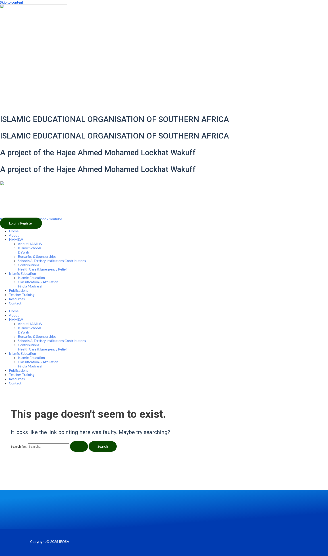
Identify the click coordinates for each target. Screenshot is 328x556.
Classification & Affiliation (38, 282)
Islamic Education (31, 277)
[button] (21, 223)
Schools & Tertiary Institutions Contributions (52, 260)
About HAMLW (30, 243)
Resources (17, 299)
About (14, 235)
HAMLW (16, 239)
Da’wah (23, 252)
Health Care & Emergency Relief (42, 269)
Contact (15, 303)
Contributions (28, 265)
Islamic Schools (29, 248)
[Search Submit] (79, 446)
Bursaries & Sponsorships (37, 256)
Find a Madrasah (30, 286)
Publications (18, 290)
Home (14, 231)
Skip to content (11, 2)
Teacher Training (22, 294)
